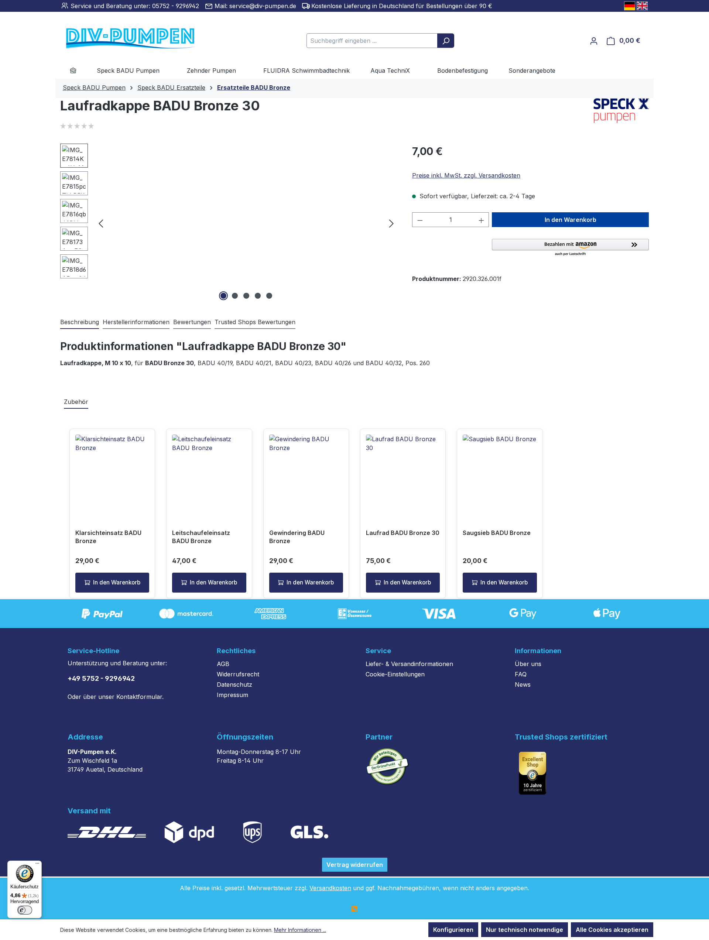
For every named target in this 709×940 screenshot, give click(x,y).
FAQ (521, 674)
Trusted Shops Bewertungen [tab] (255, 322)
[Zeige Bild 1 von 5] (223, 296)
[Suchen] (445, 40)
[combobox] (372, 40)
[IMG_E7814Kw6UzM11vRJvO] (246, 223)
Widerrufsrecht (238, 674)
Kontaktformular (139, 696)
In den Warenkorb (570, 219)
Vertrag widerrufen (354, 864)
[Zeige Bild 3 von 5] (246, 296)
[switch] (24, 910)
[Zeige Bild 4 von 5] (258, 296)
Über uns (528, 664)
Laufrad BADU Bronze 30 (402, 532)
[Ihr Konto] (593, 41)
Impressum (232, 695)
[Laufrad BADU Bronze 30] (403, 471)
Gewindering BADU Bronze (297, 537)
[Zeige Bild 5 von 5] (269, 296)
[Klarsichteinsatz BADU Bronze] (112, 471)
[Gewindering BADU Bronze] (306, 471)
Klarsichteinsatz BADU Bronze (108, 537)
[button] (570, 248)
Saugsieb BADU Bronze (497, 532)
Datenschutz (234, 684)
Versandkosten (330, 888)
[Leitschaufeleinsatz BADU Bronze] (209, 471)
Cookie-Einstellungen (395, 674)
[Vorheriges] (100, 223)
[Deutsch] (629, 5)
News (523, 684)
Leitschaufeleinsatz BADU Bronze (201, 537)
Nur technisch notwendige (524, 929)
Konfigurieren (453, 929)
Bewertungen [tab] (192, 322)
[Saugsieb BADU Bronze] (500, 471)
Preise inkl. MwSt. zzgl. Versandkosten (466, 175)
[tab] (79, 322)
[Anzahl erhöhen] (481, 219)
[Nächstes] (391, 223)
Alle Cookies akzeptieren (612, 929)
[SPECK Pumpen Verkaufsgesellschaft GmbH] (621, 110)
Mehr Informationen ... (300, 930)
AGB (223, 664)
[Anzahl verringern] (420, 219)
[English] (642, 5)
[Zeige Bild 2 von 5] (235, 296)
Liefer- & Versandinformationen (409, 664)
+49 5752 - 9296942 (101, 678)
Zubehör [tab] (76, 401)
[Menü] (37, 865)
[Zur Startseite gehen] (119, 39)
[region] (229, 223)
